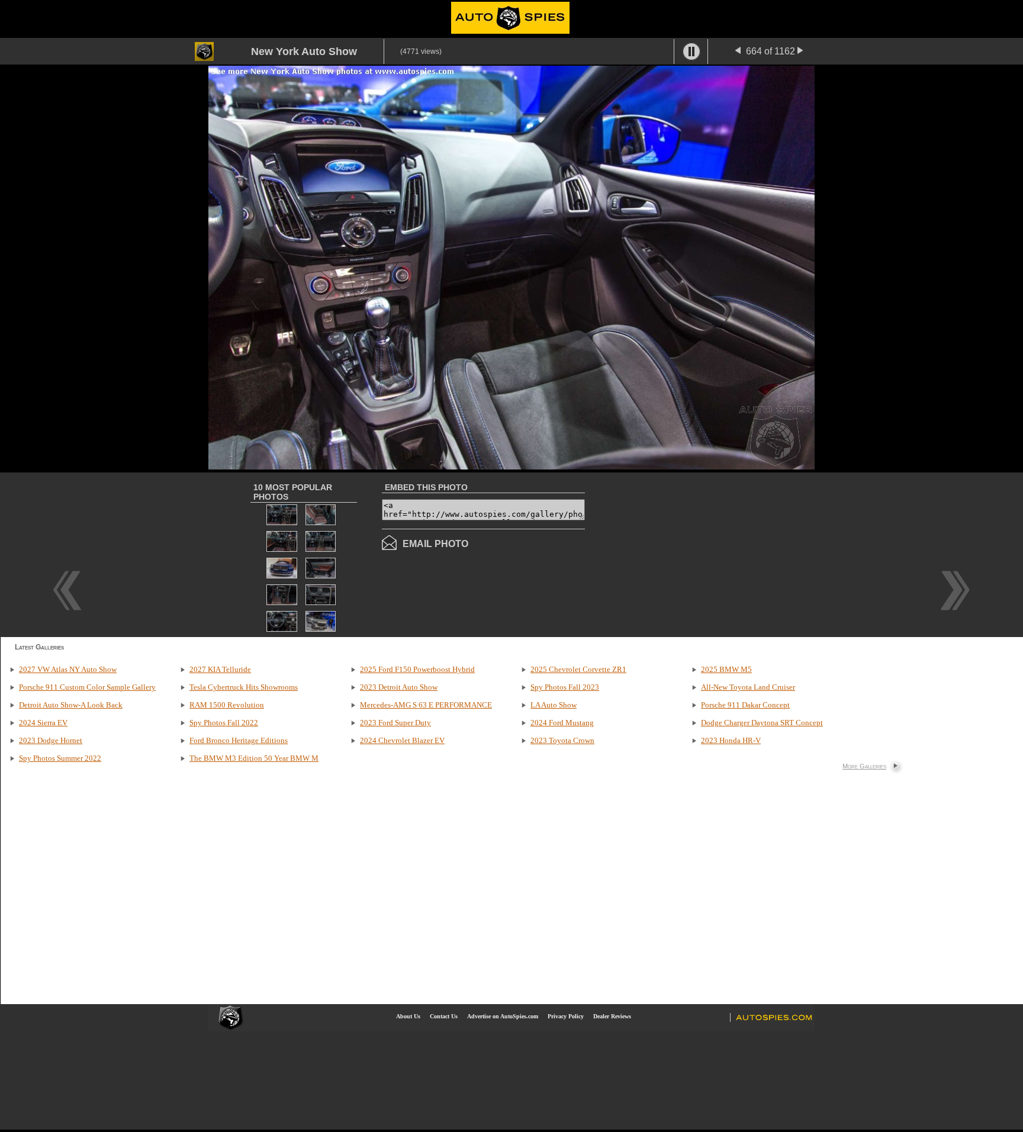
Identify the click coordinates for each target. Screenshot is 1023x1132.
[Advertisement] (684, 554)
